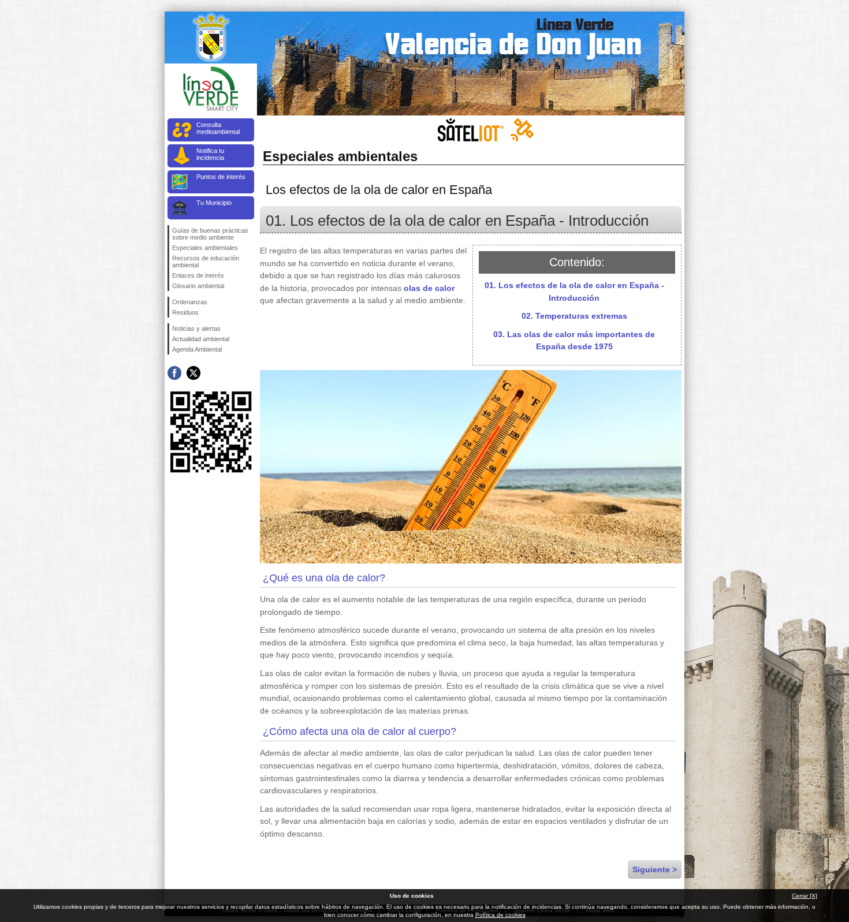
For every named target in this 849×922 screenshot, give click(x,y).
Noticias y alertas (196, 328)
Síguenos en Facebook (174, 373)
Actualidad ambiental (200, 338)
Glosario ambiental (198, 285)
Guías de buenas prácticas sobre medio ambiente (210, 234)
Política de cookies (500, 915)
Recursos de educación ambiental (205, 261)
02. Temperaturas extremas (574, 315)
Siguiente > (654, 869)
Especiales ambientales (205, 247)
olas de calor (429, 288)
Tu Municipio (214, 202)
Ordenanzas (189, 301)
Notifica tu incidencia (210, 154)
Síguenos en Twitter (193, 373)
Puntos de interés (220, 176)
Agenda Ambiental (197, 349)
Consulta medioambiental (218, 128)
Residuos (185, 312)
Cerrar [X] (804, 896)
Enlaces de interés (198, 275)
